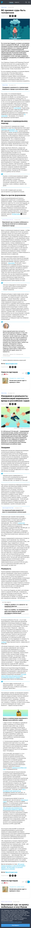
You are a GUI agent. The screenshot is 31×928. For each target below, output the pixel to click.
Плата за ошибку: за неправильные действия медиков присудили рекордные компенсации (16, 611)
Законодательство (8, 507)
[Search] (26, 2)
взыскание (11, 263)
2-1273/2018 (17, 108)
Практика (5, 85)
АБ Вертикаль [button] (16, 214)
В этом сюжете (6, 602)
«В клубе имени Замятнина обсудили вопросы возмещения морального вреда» (13, 676)
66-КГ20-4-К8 (13, 131)
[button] (10, 16)
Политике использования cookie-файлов (11, 922)
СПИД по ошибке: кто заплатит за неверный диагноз (15, 605)
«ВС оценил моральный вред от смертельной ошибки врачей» (13, 865)
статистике (21, 523)
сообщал (3, 642)
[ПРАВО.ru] (2, 2)
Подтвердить (15, 925)
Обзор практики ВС (7, 219)
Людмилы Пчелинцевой (8, 129)
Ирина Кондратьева (11, 363)
